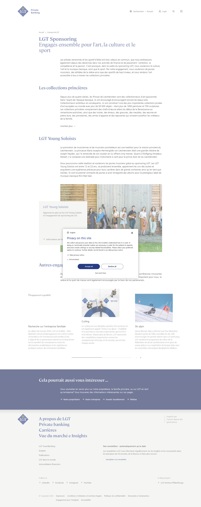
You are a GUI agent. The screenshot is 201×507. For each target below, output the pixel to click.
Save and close (100, 273)
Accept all (89, 266)
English (72, 233)
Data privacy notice (77, 255)
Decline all (112, 266)
